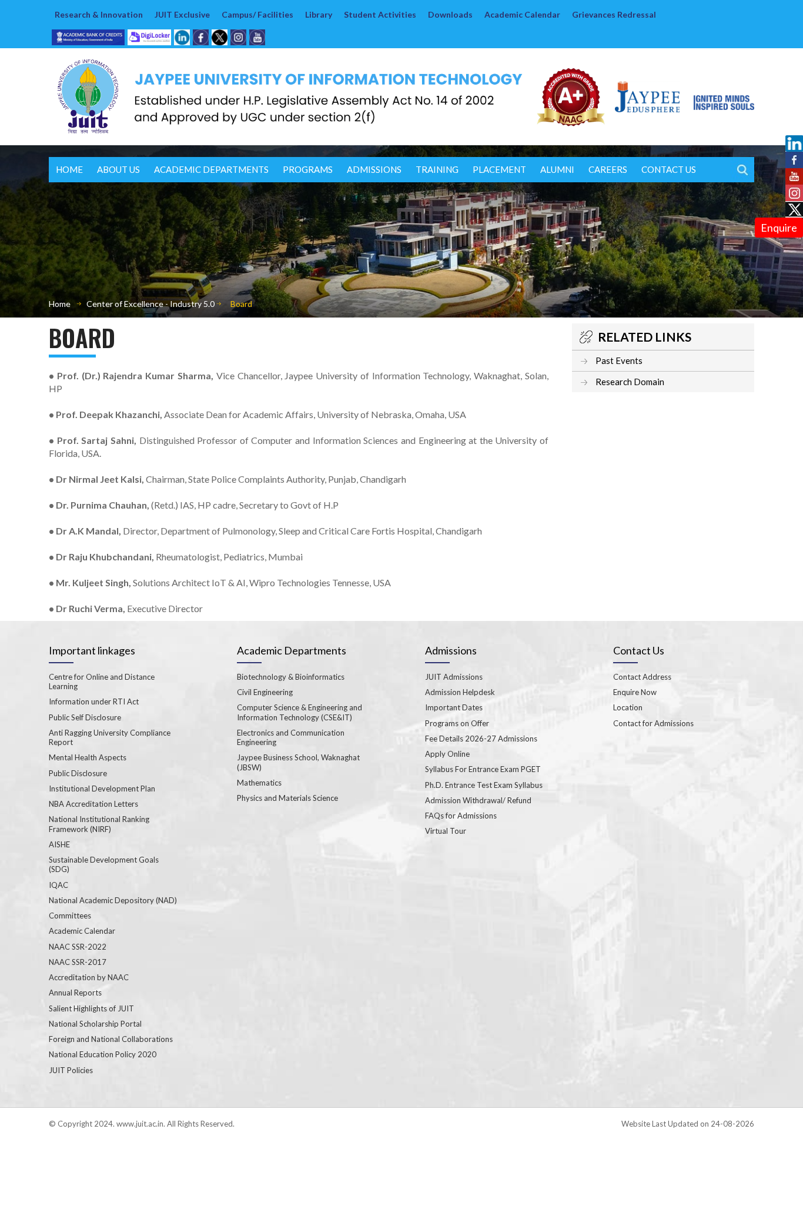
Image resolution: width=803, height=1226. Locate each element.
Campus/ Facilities (257, 14)
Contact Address (642, 677)
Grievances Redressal (614, 14)
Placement (499, 169)
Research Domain (629, 381)
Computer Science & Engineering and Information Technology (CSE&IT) (299, 712)
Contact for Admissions (653, 723)
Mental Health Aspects (87, 757)
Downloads (450, 14)
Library (318, 14)
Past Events (619, 360)
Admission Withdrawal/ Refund (478, 800)
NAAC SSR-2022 (77, 946)
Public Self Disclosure (85, 717)
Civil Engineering (265, 692)
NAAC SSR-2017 (77, 962)
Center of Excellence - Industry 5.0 (150, 304)
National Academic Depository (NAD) (113, 900)
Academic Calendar (522, 14)
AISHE (59, 844)
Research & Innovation (99, 14)
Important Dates (454, 707)
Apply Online (447, 754)
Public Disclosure (78, 773)
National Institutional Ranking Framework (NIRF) (99, 823)
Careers (607, 169)
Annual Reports (75, 992)
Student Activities (380, 14)
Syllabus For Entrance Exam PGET (483, 769)
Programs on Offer (457, 723)
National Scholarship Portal (95, 1023)
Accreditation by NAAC (89, 977)
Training (437, 169)
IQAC (58, 885)
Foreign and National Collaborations (111, 1039)
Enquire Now (635, 692)
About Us (118, 169)
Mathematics (259, 782)
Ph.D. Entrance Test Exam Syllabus (484, 785)
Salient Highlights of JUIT (91, 1008)
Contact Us (668, 169)
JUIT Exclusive (182, 14)
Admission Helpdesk (460, 692)
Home (69, 169)
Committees (70, 915)
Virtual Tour (445, 831)
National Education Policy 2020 (102, 1054)
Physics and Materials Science (287, 798)
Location (628, 707)
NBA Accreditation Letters (93, 804)
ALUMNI (557, 169)
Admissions (374, 169)
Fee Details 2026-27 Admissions (481, 738)
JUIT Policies (71, 1070)
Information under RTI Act (94, 701)
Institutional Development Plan (102, 788)
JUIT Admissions (454, 677)
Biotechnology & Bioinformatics (290, 677)
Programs (308, 169)
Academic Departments (211, 169)
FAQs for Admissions (461, 815)
